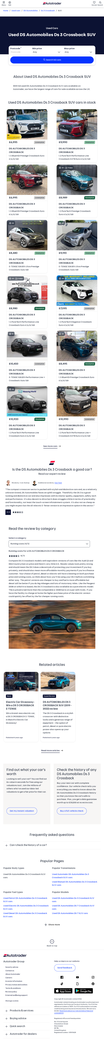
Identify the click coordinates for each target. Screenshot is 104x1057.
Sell (9, 5)
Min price (37, 49)
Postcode (15, 49)
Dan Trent (58, 483)
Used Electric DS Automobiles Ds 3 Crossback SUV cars (26, 907)
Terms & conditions (13, 988)
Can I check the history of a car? (28, 845)
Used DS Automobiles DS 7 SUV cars (70, 913)
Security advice (11, 967)
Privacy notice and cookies (16, 985)
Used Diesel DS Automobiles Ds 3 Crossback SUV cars (25, 915)
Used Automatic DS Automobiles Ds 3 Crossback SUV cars (70, 876)
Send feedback (64, 968)
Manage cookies (12, 1001)
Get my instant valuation (22, 811)
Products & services (21, 1010)
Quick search (17, 1026)
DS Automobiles (31, 11)
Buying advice (18, 1018)
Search (100, 5)
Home (5, 11)
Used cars (16, 11)
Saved (94, 5)
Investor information (13, 981)
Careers (8, 978)
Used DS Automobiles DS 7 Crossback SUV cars (73, 907)
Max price (69, 49)
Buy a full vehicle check (71, 811)
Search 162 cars (53, 60)
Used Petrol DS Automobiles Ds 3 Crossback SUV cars (25, 900)
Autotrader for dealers (23, 1034)
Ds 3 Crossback (48, 11)
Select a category (17, 538)
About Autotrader (12, 974)
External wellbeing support (16, 995)
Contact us (9, 971)
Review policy (11, 992)
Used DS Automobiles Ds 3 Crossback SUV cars (73, 900)
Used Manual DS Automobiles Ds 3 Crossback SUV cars (74, 883)
